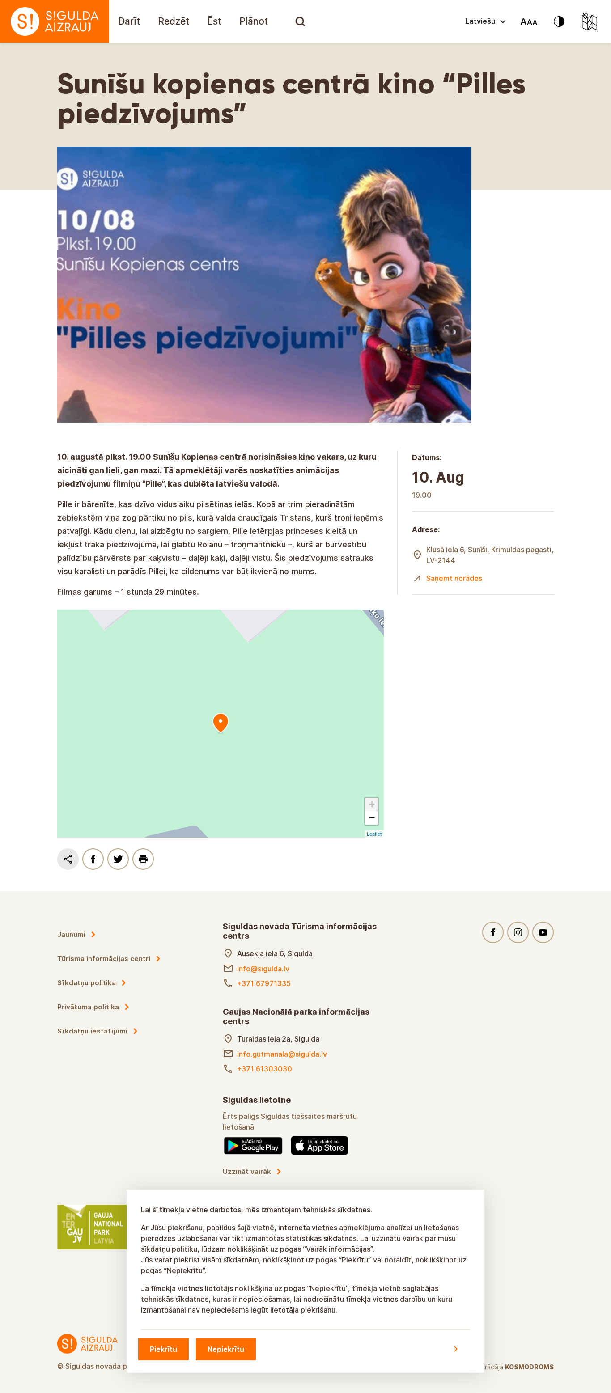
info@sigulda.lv (263, 968)
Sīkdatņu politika (86, 982)
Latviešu (480, 21)
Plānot (253, 21)
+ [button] (372, 804)
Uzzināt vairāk (247, 1171)
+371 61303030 (264, 1068)
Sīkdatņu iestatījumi (92, 1031)
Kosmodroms (529, 1367)
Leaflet (374, 833)
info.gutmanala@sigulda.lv (282, 1054)
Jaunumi (71, 934)
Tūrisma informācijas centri (103, 958)
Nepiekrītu (226, 1348)
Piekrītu (163, 1348)
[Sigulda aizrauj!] (54, 21)
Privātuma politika (88, 1007)
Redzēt (173, 21)
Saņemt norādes (454, 578)
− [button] (372, 817)
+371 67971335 (264, 983)
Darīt (129, 21)
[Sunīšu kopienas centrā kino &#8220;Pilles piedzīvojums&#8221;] (220, 723)
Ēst (214, 21)
